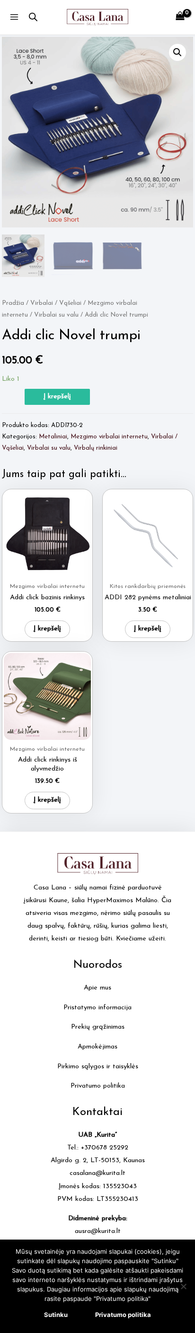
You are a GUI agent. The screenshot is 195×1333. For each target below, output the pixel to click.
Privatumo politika (98, 1086)
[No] (183, 1286)
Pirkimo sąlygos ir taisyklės (97, 1066)
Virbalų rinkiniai (95, 448)
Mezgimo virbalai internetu (109, 437)
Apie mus (97, 987)
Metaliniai (53, 437)
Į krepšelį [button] (47, 628)
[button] (177, 52)
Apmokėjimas (97, 1046)
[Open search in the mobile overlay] (33, 17)
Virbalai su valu (56, 315)
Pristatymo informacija (97, 1007)
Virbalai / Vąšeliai (55, 303)
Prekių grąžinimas (97, 1027)
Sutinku (56, 1314)
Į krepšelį (57, 396)
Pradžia (13, 303)
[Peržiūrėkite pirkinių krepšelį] (180, 17)
